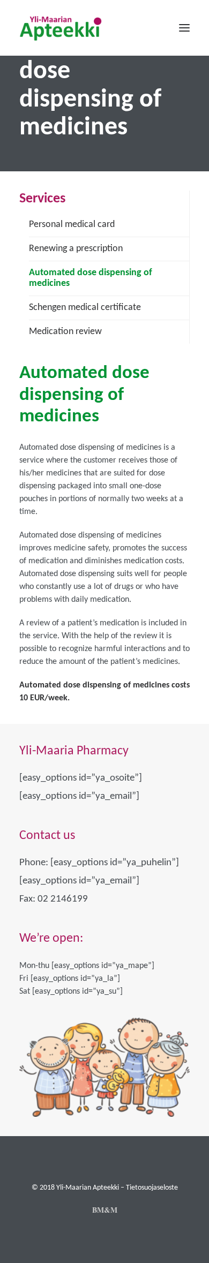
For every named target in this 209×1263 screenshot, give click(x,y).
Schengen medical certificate (85, 307)
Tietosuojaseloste (152, 1188)
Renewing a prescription (76, 249)
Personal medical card (72, 225)
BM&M (104, 1209)
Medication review (65, 332)
